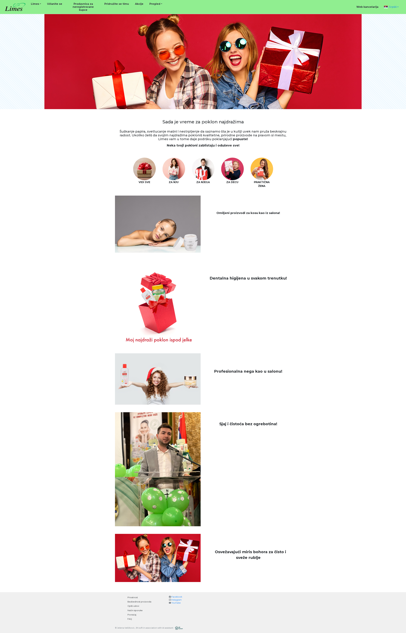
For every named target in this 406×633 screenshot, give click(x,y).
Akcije (139, 3)
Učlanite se (54, 3)
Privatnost (133, 597)
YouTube (176, 603)
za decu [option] (232, 182)
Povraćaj (132, 615)
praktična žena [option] (262, 184)
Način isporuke (135, 610)
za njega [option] (203, 182)
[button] (391, 7)
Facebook (176, 597)
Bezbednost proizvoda (139, 602)
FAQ (130, 619)
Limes (35, 3)
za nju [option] (174, 182)
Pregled (154, 3)
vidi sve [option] (144, 182)
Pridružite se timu (116, 3)
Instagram (176, 600)
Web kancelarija (367, 6)
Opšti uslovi (133, 606)
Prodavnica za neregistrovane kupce (83, 6)
